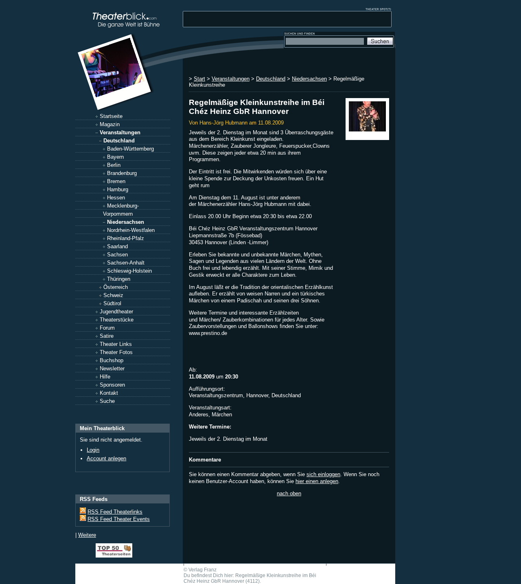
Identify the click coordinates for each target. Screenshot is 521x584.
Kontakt (109, 393)
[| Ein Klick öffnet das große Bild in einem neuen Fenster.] (367, 119)
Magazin (110, 124)
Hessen (116, 198)
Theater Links (116, 344)
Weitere (87, 535)
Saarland (117, 246)
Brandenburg (122, 173)
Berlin (113, 165)
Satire (107, 336)
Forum (107, 328)
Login (93, 450)
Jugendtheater (116, 311)
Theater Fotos (116, 352)
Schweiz (113, 295)
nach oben (289, 493)
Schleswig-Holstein (129, 271)
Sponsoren (112, 385)
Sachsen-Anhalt (125, 263)
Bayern (115, 157)
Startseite (111, 116)
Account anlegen (106, 458)
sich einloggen (323, 474)
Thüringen (118, 279)
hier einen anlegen (317, 481)
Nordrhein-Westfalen (131, 230)
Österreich (115, 287)
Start (199, 79)
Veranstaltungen (120, 132)
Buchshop (111, 360)
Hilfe (105, 377)
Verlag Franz (202, 570)
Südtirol (112, 303)
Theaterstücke (117, 320)
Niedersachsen (125, 222)
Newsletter (112, 368)
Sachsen (117, 255)
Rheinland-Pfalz (125, 238)
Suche (107, 401)
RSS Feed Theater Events (119, 519)
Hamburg (117, 189)
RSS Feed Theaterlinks (115, 512)
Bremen (116, 181)
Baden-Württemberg (130, 149)
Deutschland (119, 141)
